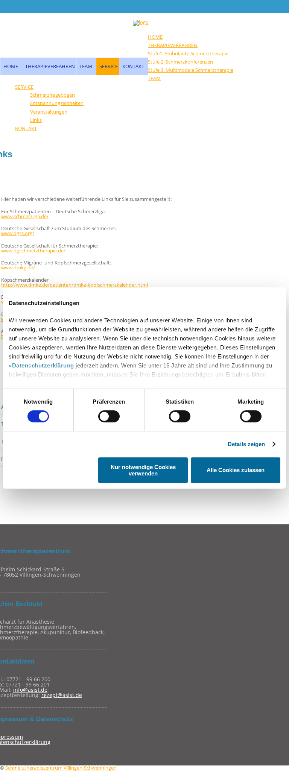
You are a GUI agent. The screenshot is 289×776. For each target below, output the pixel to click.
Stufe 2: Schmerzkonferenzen (180, 61)
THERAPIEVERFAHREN (50, 66)
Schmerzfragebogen (52, 94)
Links (36, 120)
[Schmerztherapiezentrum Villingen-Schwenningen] (141, 23)
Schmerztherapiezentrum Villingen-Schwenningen (61, 767)
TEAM (85, 66)
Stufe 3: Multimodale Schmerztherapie (190, 70)
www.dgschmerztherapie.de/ (33, 250)
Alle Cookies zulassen (236, 470)
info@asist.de (30, 689)
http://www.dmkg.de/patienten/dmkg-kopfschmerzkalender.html (74, 284)
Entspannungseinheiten (57, 103)
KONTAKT (133, 66)
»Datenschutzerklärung (41, 365)
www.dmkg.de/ (18, 267)
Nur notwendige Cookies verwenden (143, 470)
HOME (10, 66)
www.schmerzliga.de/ (25, 216)
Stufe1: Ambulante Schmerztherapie (188, 53)
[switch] (109, 416)
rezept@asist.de (61, 695)
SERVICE (108, 66)
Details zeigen (246, 444)
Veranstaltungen (48, 111)
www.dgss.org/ (17, 233)
